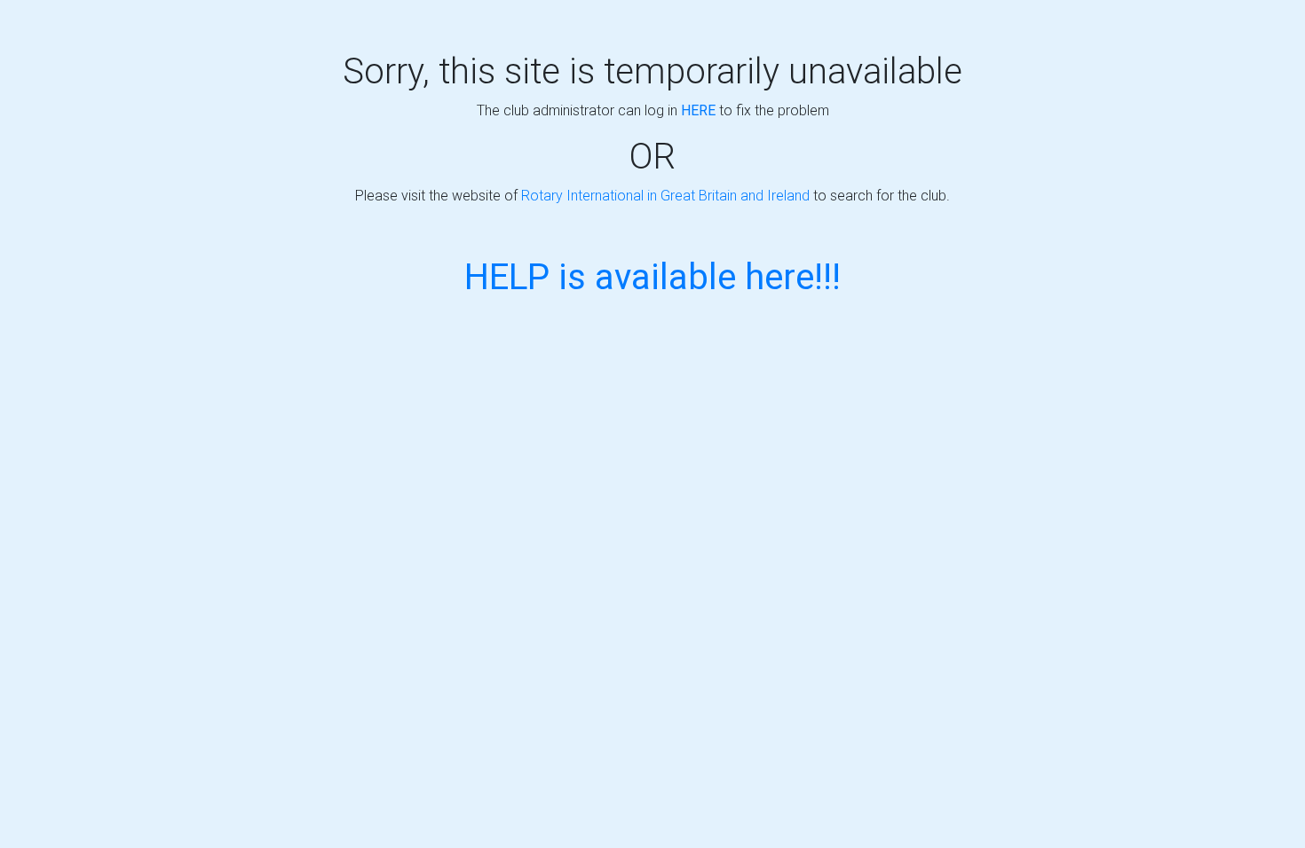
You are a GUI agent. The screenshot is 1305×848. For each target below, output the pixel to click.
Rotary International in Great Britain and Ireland (665, 195)
